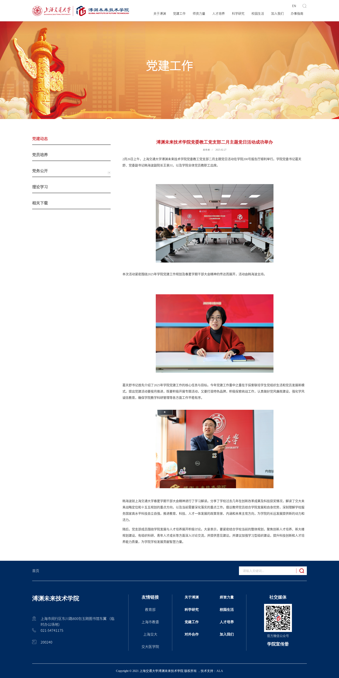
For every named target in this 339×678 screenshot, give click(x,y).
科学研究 (238, 13)
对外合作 (192, 634)
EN (294, 5)
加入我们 (277, 13)
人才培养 (218, 13)
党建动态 (40, 139)
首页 (35, 571)
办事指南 (297, 13)
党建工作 (179, 13)
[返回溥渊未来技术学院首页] (80, 11)
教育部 (150, 609)
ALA (219, 671)
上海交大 (150, 634)
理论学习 (40, 187)
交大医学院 (150, 646)
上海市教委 (150, 622)
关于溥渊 (159, 13)
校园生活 (258, 13)
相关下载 (40, 203)
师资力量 (199, 13)
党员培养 (40, 155)
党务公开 (40, 171)
